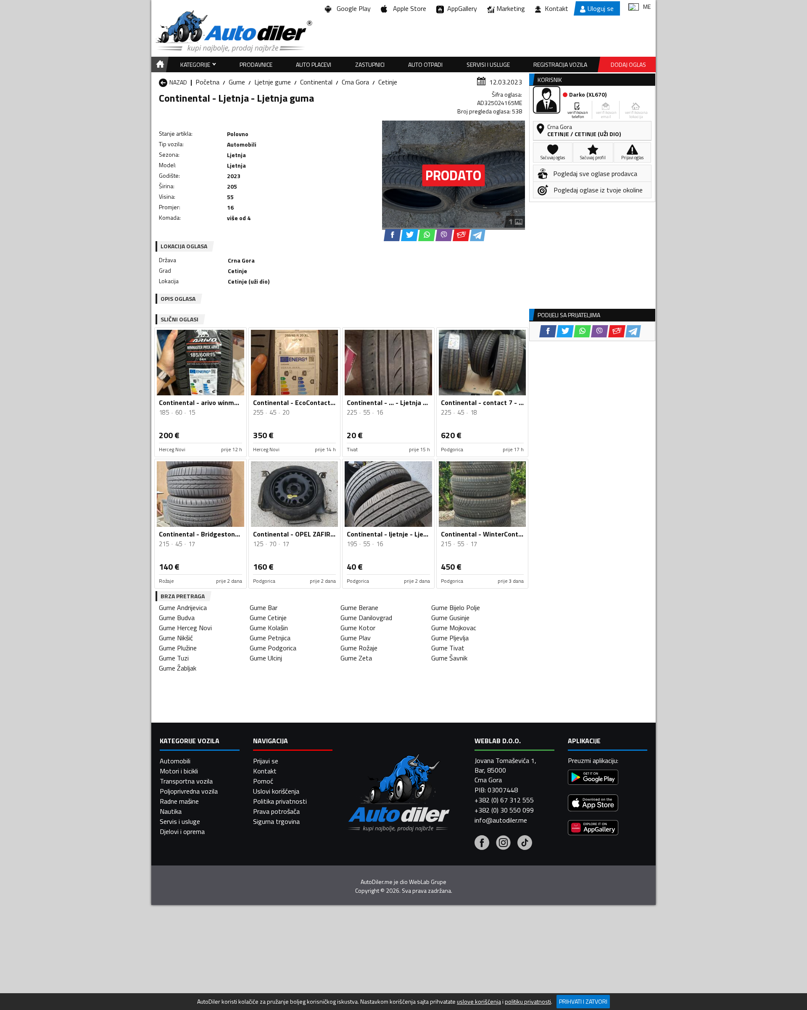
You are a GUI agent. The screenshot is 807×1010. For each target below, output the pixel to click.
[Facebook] (482, 843)
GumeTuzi (174, 658)
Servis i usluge (180, 821)
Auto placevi (313, 64)
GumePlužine (178, 648)
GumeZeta (356, 658)
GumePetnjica (270, 638)
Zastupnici (370, 64)
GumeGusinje (450, 618)
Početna (207, 82)
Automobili (175, 761)
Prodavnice (256, 64)
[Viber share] (444, 235)
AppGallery (460, 8)
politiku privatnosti (528, 1001)
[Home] (158, 64)
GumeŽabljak (177, 668)
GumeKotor (357, 628)
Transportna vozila (186, 781)
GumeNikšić (176, 638)
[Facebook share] (392, 235)
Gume (237, 82)
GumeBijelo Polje (455, 607)
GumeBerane (359, 607)
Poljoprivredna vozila (189, 791)
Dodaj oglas (628, 64)
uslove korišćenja (479, 1001)
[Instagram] (503, 843)
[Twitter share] (410, 235)
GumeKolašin (269, 628)
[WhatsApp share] (427, 235)
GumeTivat (447, 648)
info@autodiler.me (501, 820)
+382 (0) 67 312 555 (504, 800)
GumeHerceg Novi (185, 628)
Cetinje (387, 82)
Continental (316, 82)
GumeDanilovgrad (366, 618)
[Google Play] (593, 778)
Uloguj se (601, 8)
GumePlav (355, 638)
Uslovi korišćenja (276, 791)
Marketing (510, 8)
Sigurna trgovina (276, 821)
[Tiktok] (524, 843)
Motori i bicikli (179, 771)
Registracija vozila (560, 64)
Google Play (352, 8)
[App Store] (593, 804)
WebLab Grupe (427, 882)
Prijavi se (265, 761)
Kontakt (556, 8)
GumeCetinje (268, 618)
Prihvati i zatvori (583, 1001)
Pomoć (263, 781)
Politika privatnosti (280, 801)
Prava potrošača (276, 811)
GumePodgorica (273, 648)
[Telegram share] (478, 235)
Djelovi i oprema (182, 831)
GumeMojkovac (453, 628)
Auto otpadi (425, 64)
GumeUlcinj (266, 658)
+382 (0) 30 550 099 (504, 810)
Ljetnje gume (272, 82)
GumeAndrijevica (183, 607)
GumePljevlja (450, 638)
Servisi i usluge (488, 64)
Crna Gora (355, 82)
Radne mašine (179, 801)
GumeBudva (177, 618)
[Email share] (461, 235)
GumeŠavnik (449, 658)
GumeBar (263, 607)
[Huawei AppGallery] (593, 829)
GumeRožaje (358, 648)
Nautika (171, 811)
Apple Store (408, 8)
